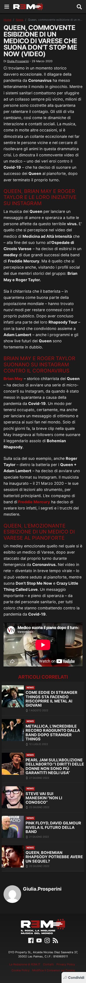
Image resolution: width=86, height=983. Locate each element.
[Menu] (6, 6)
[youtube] (39, 940)
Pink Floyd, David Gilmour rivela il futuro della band (53, 827)
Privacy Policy (65, 964)
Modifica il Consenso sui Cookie (53, 970)
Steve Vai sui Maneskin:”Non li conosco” (44, 798)
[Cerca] (79, 6)
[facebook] (31, 940)
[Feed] (55, 940)
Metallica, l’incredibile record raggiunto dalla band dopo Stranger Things (53, 732)
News (19, 19)
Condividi (76, 977)
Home (7, 19)
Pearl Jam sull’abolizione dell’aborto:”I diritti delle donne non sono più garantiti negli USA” (55, 766)
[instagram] (47, 940)
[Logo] (28, 6)
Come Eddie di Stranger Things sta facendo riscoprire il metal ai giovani (51, 698)
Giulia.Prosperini (18, 61)
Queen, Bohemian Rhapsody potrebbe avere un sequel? (54, 856)
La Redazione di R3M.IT (24, 964)
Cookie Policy (20, 970)
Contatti (48, 964)
